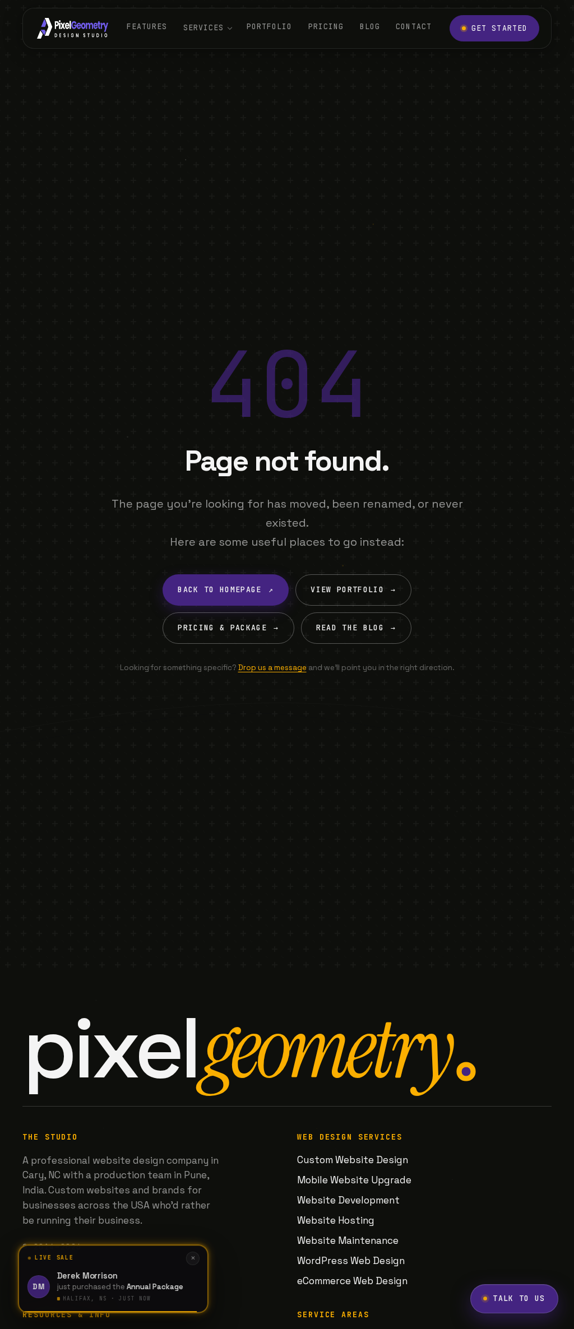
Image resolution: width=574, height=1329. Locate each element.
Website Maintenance (348, 1240)
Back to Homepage (226, 589)
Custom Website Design (352, 1160)
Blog (370, 26)
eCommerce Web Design (352, 1281)
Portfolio (270, 26)
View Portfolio (353, 589)
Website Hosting (335, 1220)
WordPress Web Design (351, 1260)
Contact (413, 26)
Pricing (326, 26)
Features (147, 26)
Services (203, 27)
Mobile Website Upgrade (354, 1180)
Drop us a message (272, 667)
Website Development (348, 1200)
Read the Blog (356, 628)
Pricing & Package (228, 628)
